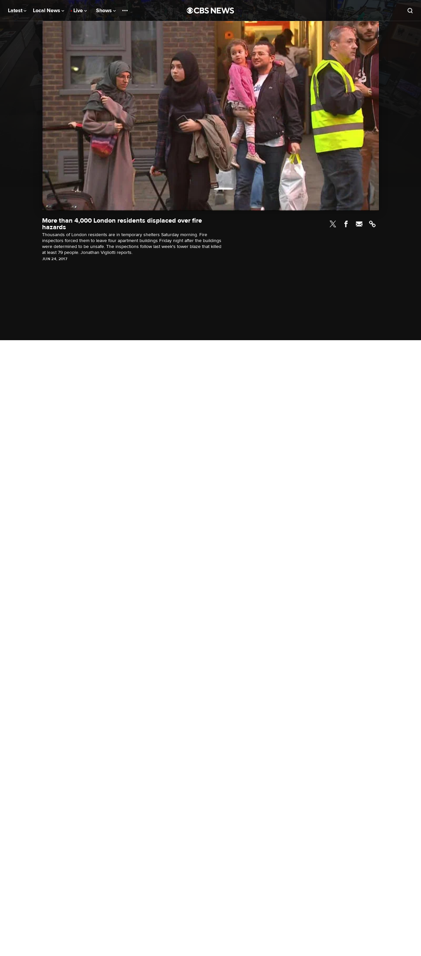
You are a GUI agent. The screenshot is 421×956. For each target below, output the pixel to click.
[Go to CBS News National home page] (210, 10)
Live (78, 10)
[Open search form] (410, 11)
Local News (47, 10)
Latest (16, 10)
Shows (104, 10)
